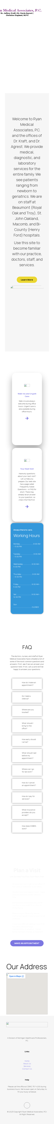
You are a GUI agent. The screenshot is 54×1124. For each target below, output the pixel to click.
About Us (27, 1063)
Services (27, 1066)
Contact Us (27, 1069)
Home (27, 1061)
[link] (27, 683)
